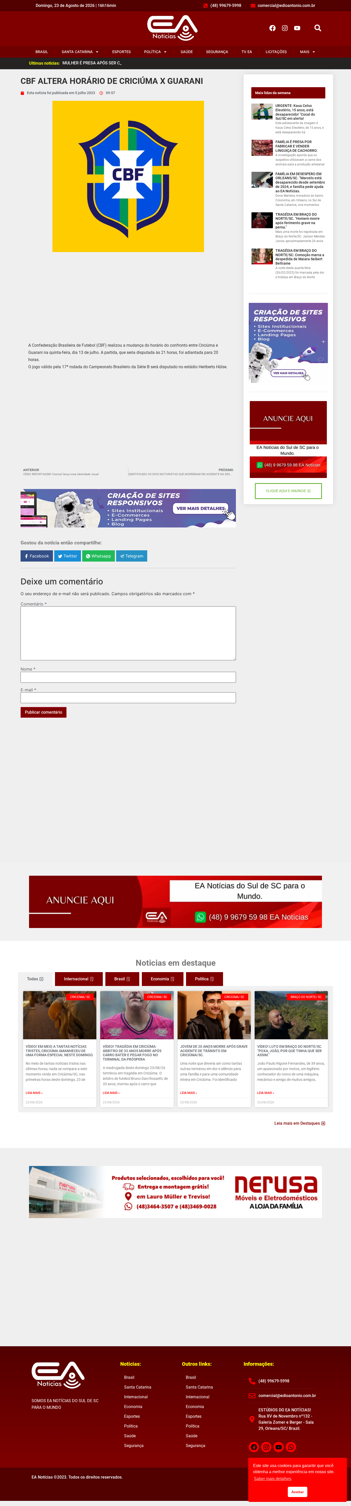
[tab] (35, 979)
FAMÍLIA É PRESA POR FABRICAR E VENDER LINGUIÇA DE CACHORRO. (296, 146)
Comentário (34, 604)
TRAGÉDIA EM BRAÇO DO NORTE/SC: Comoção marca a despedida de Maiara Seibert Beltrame (299, 256)
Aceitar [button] (297, 1492)
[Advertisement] (128, 293)
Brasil (41, 51)
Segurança (217, 51)
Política (152, 51)
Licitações (276, 51)
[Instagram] (285, 28)
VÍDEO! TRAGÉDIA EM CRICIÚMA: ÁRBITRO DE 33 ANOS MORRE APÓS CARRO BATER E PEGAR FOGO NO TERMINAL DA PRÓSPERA (132, 1052)
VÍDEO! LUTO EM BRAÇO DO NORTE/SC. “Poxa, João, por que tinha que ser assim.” (289, 1050)
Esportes (121, 51)
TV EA (247, 51)
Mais (304, 51)
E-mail (28, 690)
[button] (317, 28)
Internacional (136, 1396)
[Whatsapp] (291, 1447)
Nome (28, 669)
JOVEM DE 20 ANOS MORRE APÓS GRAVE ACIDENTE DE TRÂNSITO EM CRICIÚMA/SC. (214, 1050)
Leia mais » (34, 1093)
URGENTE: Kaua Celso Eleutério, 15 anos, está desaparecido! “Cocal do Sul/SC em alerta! (295, 112)
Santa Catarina (77, 51)
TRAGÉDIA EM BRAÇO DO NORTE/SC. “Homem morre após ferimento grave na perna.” (297, 220)
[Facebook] (272, 28)
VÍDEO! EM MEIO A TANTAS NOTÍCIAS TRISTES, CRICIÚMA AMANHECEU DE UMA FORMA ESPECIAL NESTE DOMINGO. (60, 1050)
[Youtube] (297, 28)
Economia (133, 1406)
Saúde (187, 51)
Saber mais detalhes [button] (272, 1479)
